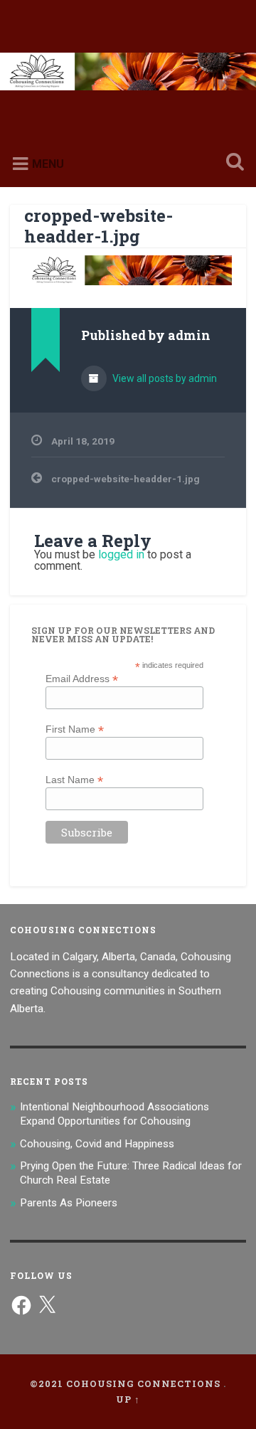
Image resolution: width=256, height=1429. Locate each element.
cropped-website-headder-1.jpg (98, 226)
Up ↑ (128, 1399)
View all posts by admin (163, 378)
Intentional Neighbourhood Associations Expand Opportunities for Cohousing (114, 1113)
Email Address (82, 678)
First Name (75, 729)
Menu (48, 164)
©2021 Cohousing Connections (125, 1383)
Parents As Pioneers (68, 1202)
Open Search (231, 163)
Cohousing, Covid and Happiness (97, 1143)
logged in (121, 554)
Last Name (74, 779)
